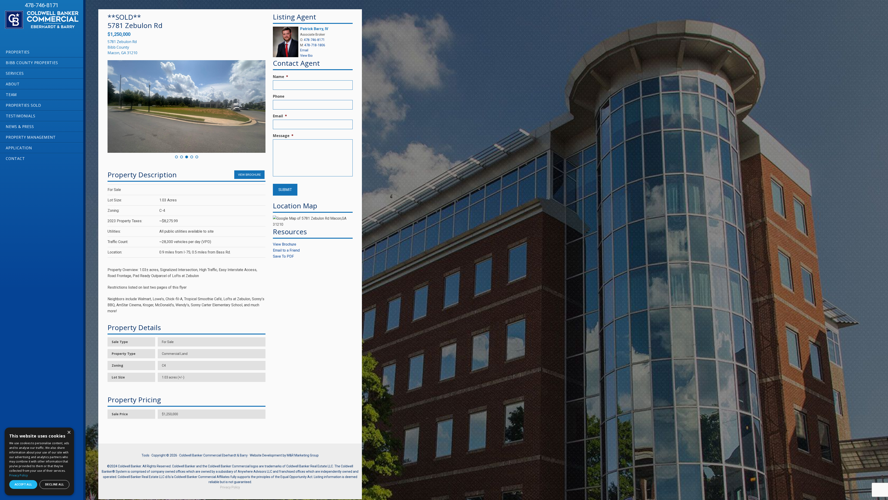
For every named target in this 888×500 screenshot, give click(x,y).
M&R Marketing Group (303, 455)
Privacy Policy (230, 487)
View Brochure (284, 244)
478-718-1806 (314, 45)
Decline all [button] (54, 484)
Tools (145, 455)
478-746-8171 (42, 5)
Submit (285, 190)
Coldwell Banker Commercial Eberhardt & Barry (37, 28)
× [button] (69, 432)
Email (304, 50)
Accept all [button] (23, 484)
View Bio (306, 55)
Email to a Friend (286, 250)
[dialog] (39, 461)
